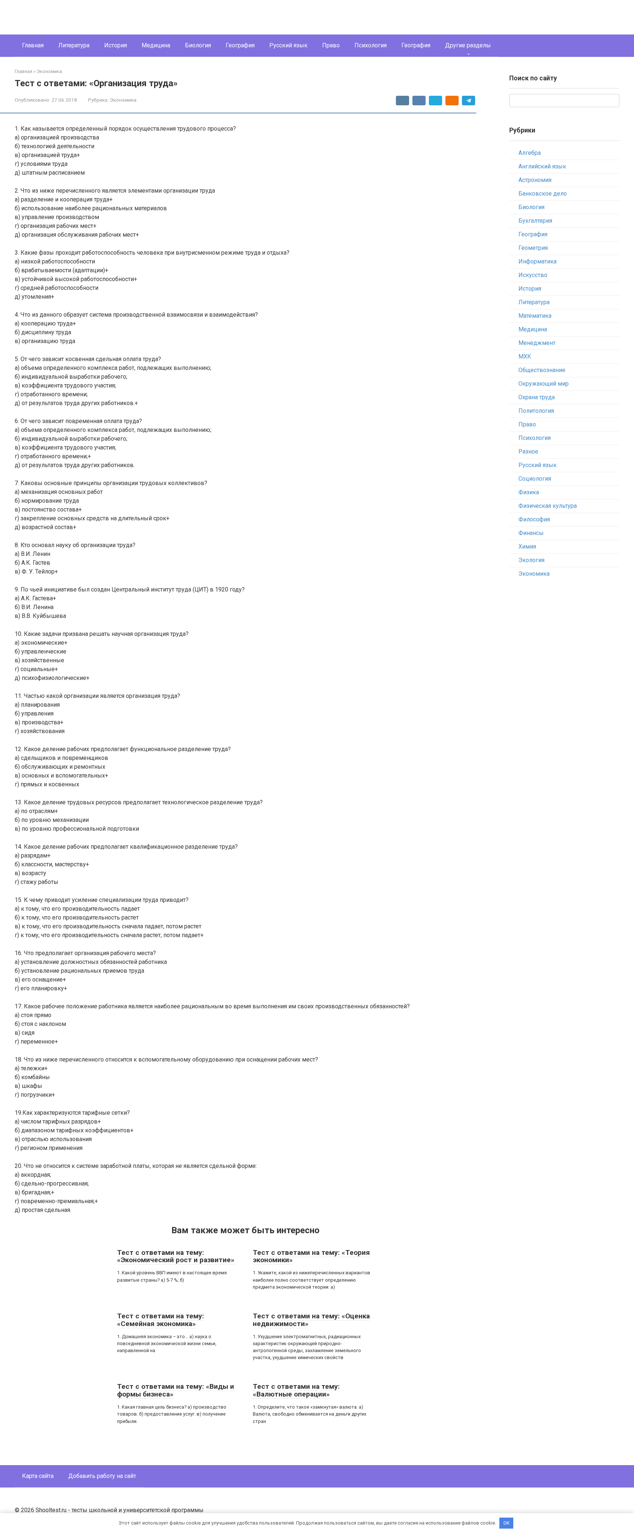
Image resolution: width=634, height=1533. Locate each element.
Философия (534, 519)
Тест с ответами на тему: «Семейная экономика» (160, 1320)
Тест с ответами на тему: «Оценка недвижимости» (311, 1320)
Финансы (531, 532)
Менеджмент (536, 342)
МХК (524, 356)
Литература (74, 45)
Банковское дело (542, 193)
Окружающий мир (543, 383)
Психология (370, 45)
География (240, 45)
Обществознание (541, 370)
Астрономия (534, 179)
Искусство (532, 275)
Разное (528, 451)
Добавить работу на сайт (102, 1475)
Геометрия (533, 247)
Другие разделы (468, 45)
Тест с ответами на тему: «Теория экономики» (311, 1256)
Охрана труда (536, 397)
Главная (33, 45)
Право (331, 45)
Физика (528, 492)
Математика (534, 315)
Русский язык (288, 45)
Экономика (123, 100)
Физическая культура (547, 505)
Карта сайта (38, 1475)
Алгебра (529, 152)
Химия (527, 546)
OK (506, 1523)
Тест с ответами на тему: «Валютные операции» (296, 1390)
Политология (536, 410)
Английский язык (542, 166)
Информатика (537, 261)
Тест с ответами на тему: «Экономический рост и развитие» (175, 1256)
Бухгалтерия (535, 220)
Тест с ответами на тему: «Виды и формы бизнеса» (175, 1390)
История (115, 45)
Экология (531, 560)
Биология (198, 45)
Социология (534, 478)
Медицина (156, 45)
